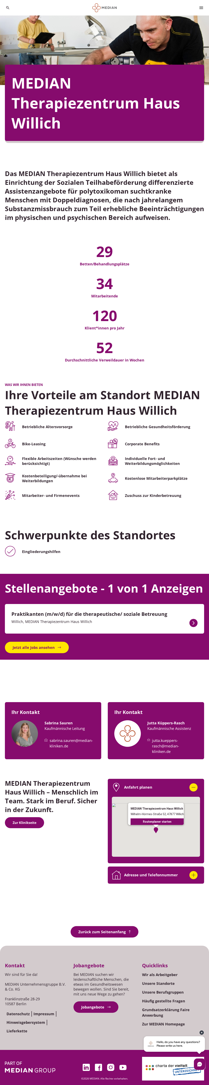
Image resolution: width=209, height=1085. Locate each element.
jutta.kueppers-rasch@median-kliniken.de (165, 746)
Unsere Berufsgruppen (163, 992)
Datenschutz (18, 1013)
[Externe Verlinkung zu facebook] (98, 1067)
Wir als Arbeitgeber (160, 974)
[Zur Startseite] (104, 7)
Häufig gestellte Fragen (163, 1001)
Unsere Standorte (158, 983)
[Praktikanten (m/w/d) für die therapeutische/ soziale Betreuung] (193, 623)
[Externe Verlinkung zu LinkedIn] (86, 1067)
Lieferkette (17, 1030)
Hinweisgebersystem (26, 1022)
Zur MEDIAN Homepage (163, 1024)
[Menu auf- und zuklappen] (201, 7)
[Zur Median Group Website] (30, 1067)
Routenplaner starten (157, 821)
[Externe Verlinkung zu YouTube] (122, 1067)
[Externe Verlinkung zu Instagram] (110, 1067)
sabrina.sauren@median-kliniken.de (71, 743)
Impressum (43, 1013)
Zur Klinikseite (24, 822)
